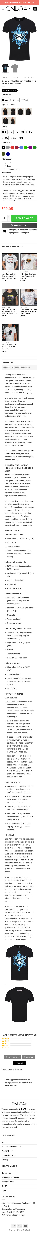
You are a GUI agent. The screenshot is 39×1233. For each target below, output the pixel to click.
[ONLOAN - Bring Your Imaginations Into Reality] (18, 8)
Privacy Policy (7, 1151)
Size (4, 127)
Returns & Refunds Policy (12, 1147)
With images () (13, 1057)
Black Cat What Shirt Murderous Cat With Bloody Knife (9, 347)
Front (9, 163)
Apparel (5, 78)
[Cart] (35, 9)
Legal (4, 1190)
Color (4, 142)
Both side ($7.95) (13, 169)
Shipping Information (10, 1177)
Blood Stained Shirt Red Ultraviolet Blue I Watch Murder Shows (28, 311)
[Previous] (5, 39)
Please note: (6, 173)
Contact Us (6, 1173)
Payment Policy (8, 1182)
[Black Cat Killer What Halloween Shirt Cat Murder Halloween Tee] (10, 297)
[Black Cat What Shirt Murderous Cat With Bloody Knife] (10, 332)
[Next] (34, 39)
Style (5, 104)
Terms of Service (8, 1155)
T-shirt (16, 78)
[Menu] (3, 8)
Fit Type (5, 95)
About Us (5, 1142)
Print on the (6, 159)
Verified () (29, 1057)
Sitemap (5, 1160)
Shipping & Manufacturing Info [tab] (16, 367)
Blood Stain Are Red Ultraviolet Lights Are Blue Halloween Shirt (9, 276)
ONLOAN (22, 1109)
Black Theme (27, 78)
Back (9, 166)
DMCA (4, 1186)
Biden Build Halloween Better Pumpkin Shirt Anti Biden (28, 276)
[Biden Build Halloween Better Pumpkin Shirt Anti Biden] (29, 262)
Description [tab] (8, 362)
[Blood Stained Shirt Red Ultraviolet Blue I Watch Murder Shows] (29, 297)
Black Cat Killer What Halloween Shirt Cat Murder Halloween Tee (9, 311)
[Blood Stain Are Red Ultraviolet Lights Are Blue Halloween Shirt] (10, 262)
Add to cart (24, 218)
